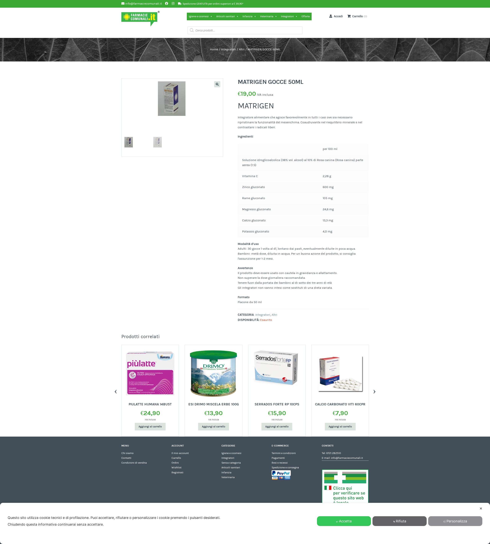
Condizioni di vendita (134, 462)
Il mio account (180, 453)
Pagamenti (278, 458)
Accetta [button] (345, 521)
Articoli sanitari (225, 16)
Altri (242, 49)
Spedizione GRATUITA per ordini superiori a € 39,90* (213, 3)
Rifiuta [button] (401, 521)
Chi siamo (127, 453)
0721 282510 (333, 453)
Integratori (287, 16)
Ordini (175, 462)
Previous (115, 390)
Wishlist (176, 467)
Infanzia (247, 16)
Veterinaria (266, 16)
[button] (217, 84)
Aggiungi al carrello (150, 426)
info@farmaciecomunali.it (347, 458)
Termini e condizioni (284, 453)
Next (374, 390)
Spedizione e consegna (285, 467)
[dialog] (245, 523)
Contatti (126, 458)
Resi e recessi (280, 462)
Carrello (176, 458)
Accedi (338, 16)
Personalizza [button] (457, 521)
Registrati (177, 472)
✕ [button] (480, 508)
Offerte (305, 16)
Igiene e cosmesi (199, 16)
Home (214, 49)
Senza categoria (231, 462)
